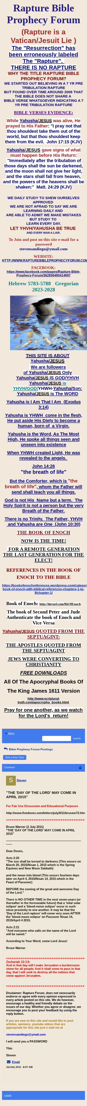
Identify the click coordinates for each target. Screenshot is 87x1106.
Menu (11, 733)
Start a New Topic (14, 757)
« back (7, 1095)
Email (16, 1062)
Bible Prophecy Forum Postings (30, 749)
